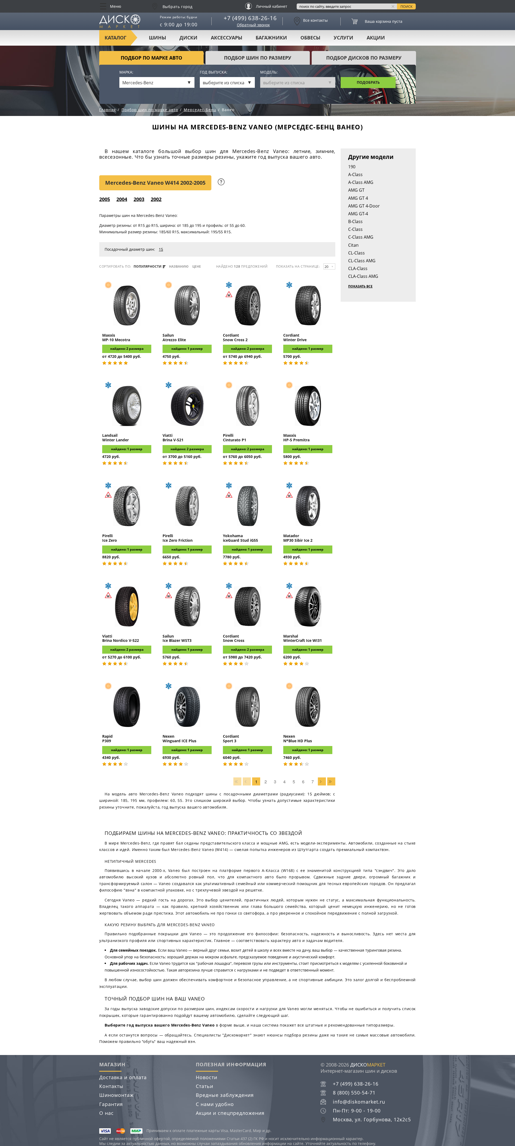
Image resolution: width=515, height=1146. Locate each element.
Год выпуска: (213, 72)
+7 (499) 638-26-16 (250, 18)
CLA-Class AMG (363, 276)
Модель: (269, 72)
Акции (376, 37)
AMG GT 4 (358, 198)
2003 (139, 199)
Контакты (111, 1086)
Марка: (126, 72)
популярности (148, 266)
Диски (188, 37)
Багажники (271, 37)
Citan (353, 245)
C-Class (355, 229)
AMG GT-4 (358, 214)
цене (196, 266)
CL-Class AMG (362, 261)
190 (351, 167)
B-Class (355, 221)
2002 (156, 199)
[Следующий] (322, 781)
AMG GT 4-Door (364, 206)
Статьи (204, 1086)
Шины (157, 37)
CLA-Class (357, 268)
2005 (104, 199)
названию (179, 266)
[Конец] (331, 781)
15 (161, 249)
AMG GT (356, 190)
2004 (121, 199)
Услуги (343, 37)
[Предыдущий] (247, 781)
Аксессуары (226, 37)
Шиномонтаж (116, 1095)
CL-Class (356, 253)
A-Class (355, 174)
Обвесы (310, 37)
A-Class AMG (360, 182)
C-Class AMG (360, 237)
